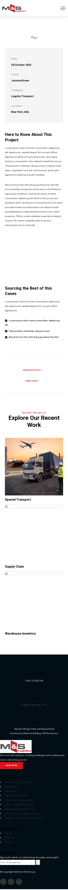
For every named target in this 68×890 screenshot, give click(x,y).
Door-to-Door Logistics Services (22, 813)
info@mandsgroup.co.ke (34, 704)
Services (9, 842)
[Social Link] (3, 882)
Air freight (10, 791)
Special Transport (18, 499)
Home (8, 833)
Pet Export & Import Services (20, 808)
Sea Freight (11, 786)
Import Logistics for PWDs (19, 804)
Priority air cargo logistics (18, 782)
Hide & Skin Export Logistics (19, 800)
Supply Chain (14, 566)
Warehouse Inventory (20, 633)
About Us (10, 837)
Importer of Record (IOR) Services (23, 817)
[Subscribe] (38, 862)
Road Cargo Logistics (16, 795)
